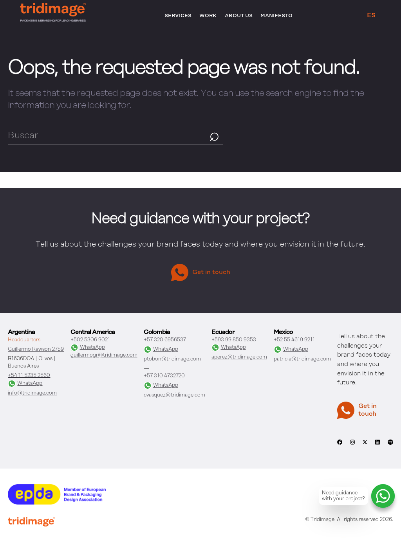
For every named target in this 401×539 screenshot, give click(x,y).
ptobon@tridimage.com (172, 359)
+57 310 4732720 (164, 376)
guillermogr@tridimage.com (103, 355)
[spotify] (390, 446)
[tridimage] (31, 522)
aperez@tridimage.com (239, 357)
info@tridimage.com (32, 393)
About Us (239, 15)
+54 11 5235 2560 (29, 375)
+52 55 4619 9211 (294, 340)
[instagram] (352, 446)
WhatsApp (29, 383)
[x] (365, 445)
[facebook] (340, 446)
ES (371, 16)
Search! (214, 136)
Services (177, 15)
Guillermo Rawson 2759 (36, 349)
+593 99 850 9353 (233, 340)
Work (208, 15)
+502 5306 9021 (90, 340)
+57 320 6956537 (165, 340)
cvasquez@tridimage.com (174, 395)
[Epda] (57, 503)
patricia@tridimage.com (302, 359)
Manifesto (276, 15)
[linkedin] (377, 446)
